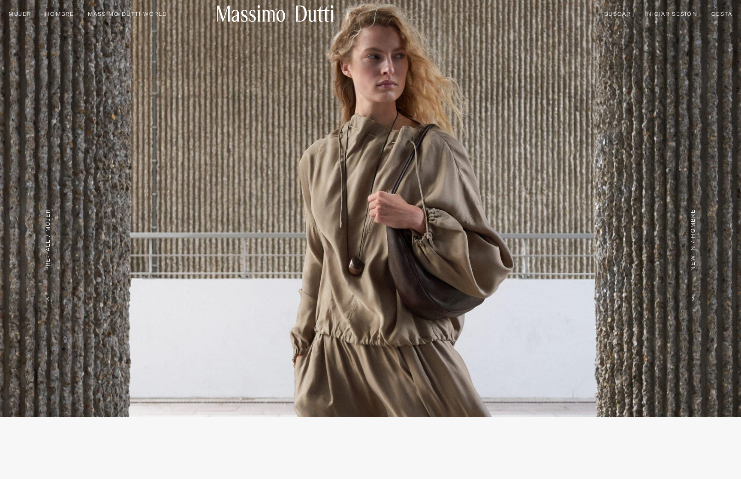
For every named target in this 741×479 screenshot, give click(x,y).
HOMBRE (59, 14)
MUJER (20, 14)
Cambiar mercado (616, 459)
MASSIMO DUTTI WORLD (128, 14)
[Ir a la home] (275, 13)
